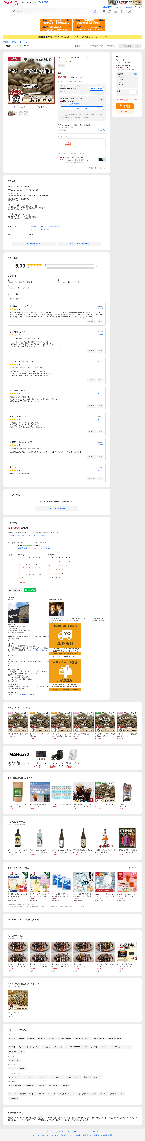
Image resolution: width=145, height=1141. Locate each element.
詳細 (101, 115)
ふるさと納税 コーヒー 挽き (86, 1094)
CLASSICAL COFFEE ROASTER (77, 1047)
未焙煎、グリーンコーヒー (93, 1077)
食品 (32, 229)
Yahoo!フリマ (93, 1132)
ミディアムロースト (57, 1077)
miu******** (100, 445)
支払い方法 (11, 535)
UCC (129, 1047)
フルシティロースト (73, 1077)
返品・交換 (32, 535)
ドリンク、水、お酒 (42, 229)
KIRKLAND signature (117, 1047)
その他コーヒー (99, 1038)
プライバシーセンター (53, 1135)
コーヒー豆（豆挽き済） (82, 1038)
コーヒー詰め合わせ (114, 1038)
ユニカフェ (46, 1047)
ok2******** (100, 309)
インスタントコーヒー (16, 1038)
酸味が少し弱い (54, 1085)
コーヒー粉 (51, 1094)
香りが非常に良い (15, 1085)
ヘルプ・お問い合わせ (95, 1135)
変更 (135, 74)
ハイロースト (42, 1077)
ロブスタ (41, 1094)
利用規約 (63, 1135)
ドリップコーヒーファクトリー (28, 1047)
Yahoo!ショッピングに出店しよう (125, 7)
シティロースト (29, 1077)
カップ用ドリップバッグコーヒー (59, 1038)
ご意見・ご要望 (107, 1135)
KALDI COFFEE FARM (16, 1052)
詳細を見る (102, 130)
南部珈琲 (6, 42)
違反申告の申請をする (98, 168)
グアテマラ (103, 1094)
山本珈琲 (94, 1047)
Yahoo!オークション (80, 1132)
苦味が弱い (41, 1085)
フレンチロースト (15, 1077)
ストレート (22, 1068)
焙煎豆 (14, 42)
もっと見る (132, 868)
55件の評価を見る (23, 548)
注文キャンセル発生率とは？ (42, 548)
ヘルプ (139, 7)
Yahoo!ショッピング (53, 1132)
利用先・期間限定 (74, 104)
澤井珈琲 (12, 1047)
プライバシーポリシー (39, 1135)
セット (11, 1060)
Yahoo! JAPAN (108, 7)
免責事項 (78, 1135)
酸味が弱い (66, 1085)
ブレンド (12, 1068)
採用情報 (85, 1135)
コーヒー (55, 229)
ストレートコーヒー (25, 42)
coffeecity (103, 1047)
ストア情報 (42, 535)
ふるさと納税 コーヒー (66, 1094)
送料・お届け (21, 535)
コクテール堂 (57, 1047)
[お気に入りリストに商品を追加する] (136, 111)
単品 (18, 1060)
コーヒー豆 (63, 229)
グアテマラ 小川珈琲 (117, 1094)
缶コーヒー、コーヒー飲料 (36, 1038)
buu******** (100, 335)
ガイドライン (71, 1135)
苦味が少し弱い (29, 1085)
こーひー (32, 1094)
